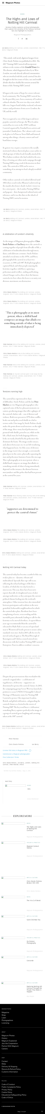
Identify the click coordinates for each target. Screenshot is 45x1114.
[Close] (42, 1111)
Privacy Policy (7, 1090)
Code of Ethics (7, 1098)
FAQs (4, 1064)
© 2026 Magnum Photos (8, 1106)
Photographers (7, 1020)
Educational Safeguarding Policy (14, 1095)
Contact (5, 1061)
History (4, 1038)
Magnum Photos (8, 1036)
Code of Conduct (8, 1084)
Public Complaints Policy (11, 1087)
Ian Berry (21, 244)
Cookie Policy (7, 1092)
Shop (4, 1015)
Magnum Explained (9, 1041)
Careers (5, 1049)
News (22, 14)
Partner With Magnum (10, 1046)
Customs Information (10, 1072)
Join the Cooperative (10, 1043)
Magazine (5, 1012)
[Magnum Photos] (13, 3)
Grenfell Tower (30, 67)
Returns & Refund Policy (11, 1069)
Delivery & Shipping (9, 1067)
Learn (4, 1018)
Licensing (5, 1023)
